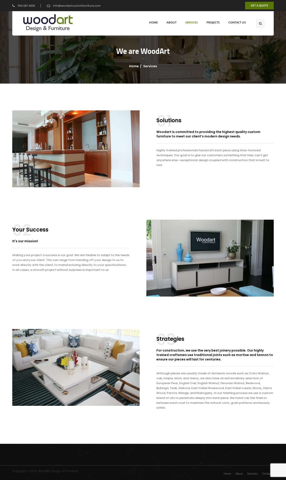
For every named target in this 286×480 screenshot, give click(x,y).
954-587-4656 (26, 6)
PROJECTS (213, 22)
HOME (153, 22)
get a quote (259, 5)
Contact (266, 473)
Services (252, 473)
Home (134, 66)
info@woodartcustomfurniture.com (76, 6)
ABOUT (171, 22)
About (239, 473)
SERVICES (191, 22)
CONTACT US (237, 22)
